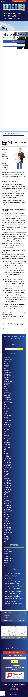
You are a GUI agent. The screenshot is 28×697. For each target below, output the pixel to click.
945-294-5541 (10, 18)
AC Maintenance (17, 573)
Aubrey (20, 581)
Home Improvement (8, 558)
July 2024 (6, 363)
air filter (10, 314)
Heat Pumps (7, 555)
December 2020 (7, 440)
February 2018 (7, 502)
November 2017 (7, 507)
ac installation (10, 573)
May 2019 (6, 475)
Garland (6, 590)
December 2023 (7, 376)
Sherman (12, 598)
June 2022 (6, 408)
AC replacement (13, 575)
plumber (11, 595)
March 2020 (6, 457)
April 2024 (6, 368)
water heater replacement (10, 601)
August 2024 (7, 361)
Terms (4, 695)
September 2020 (8, 446)
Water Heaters (7, 565)
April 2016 (6, 541)
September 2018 (8, 489)
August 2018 (7, 491)
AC (10, 313)
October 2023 (7, 379)
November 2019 (7, 464)
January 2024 (7, 374)
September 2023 (8, 381)
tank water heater (9, 600)
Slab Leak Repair (19, 598)
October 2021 (7, 422)
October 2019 (7, 466)
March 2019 (6, 478)
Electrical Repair (13, 586)
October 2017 (7, 509)
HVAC (13, 591)
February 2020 (7, 458)
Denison (17, 583)
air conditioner (14, 313)
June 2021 (6, 430)
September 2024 (8, 359)
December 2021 (7, 419)
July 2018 (6, 493)
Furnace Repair (16, 588)
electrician (20, 586)
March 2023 (6, 392)
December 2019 (7, 462)
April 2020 (6, 455)
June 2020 (6, 451)
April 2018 (6, 498)
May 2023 (6, 388)
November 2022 (7, 399)
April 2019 (6, 476)
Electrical (6, 553)
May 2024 (6, 367)
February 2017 (7, 523)
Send (14, 661)
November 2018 (7, 485)
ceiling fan (12, 583)
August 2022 (7, 404)
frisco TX (10, 588)
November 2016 (7, 529)
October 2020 (7, 444)
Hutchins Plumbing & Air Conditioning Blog (14, 337)
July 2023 (6, 385)
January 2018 (7, 503)
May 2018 (6, 496)
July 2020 (6, 449)
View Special (14, 41)
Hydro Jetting (18, 591)
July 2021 (6, 428)
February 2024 (7, 372)
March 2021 (6, 435)
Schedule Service (19, 1)
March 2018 (6, 500)
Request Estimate (14, 652)
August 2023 (7, 383)
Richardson (7, 598)
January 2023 (7, 395)
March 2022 (6, 413)
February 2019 (7, 480)
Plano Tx (6, 595)
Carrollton (7, 583)
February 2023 (7, 394)
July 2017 (6, 514)
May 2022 (6, 410)
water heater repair (17, 600)
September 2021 (8, 424)
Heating (6, 556)
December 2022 (7, 397)
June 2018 (6, 494)
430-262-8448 (10, 13)
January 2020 (7, 460)
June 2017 (6, 516)
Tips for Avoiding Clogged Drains (11, 133)
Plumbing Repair (8, 596)
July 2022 (6, 406)
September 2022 (8, 403)
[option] (14, 40)
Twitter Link (4, 312)
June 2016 (6, 538)
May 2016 (6, 539)
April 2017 (6, 520)
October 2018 (7, 487)
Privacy (1, 695)
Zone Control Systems (17, 603)
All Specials (14, 45)
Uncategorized (7, 564)
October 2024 (7, 358)
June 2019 (6, 473)
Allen (16, 581)
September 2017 (8, 511)
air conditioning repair (9, 581)
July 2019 (6, 471)
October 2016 (7, 530)
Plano (14, 314)
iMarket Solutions (9, 684)
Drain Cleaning (16, 585)
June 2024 (6, 365)
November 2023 (7, 377)
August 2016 (7, 534)
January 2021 (7, 439)
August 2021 (7, 426)
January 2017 (7, 525)
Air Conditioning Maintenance (11, 580)
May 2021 (6, 431)
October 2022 (7, 401)
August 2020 (7, 448)
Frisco (6, 588)
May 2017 (6, 518)
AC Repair (7, 575)
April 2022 (6, 412)
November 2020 (7, 442)
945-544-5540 (10, 15)
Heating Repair (8, 591)
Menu (4, 1)
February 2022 (7, 415)
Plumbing (6, 562)
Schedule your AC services (10, 304)
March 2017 (6, 521)
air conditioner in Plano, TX (5, 156)
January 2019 (7, 482)
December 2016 (7, 527)
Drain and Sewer (8, 551)
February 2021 (7, 437)
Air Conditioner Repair (17, 576)
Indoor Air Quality (8, 560)
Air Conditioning (7, 549)
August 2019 (7, 469)
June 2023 (6, 386)
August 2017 (7, 512)
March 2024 (6, 370)
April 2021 (6, 433)
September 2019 (8, 467)
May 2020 (6, 453)
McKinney (15, 593)
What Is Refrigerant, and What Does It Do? (13, 135)
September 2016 (8, 532)
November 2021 (7, 421)
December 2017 (7, 505)
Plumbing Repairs (16, 596)
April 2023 (6, 390)
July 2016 (6, 536)
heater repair (12, 590)
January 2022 (7, 417)
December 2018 (7, 484)
